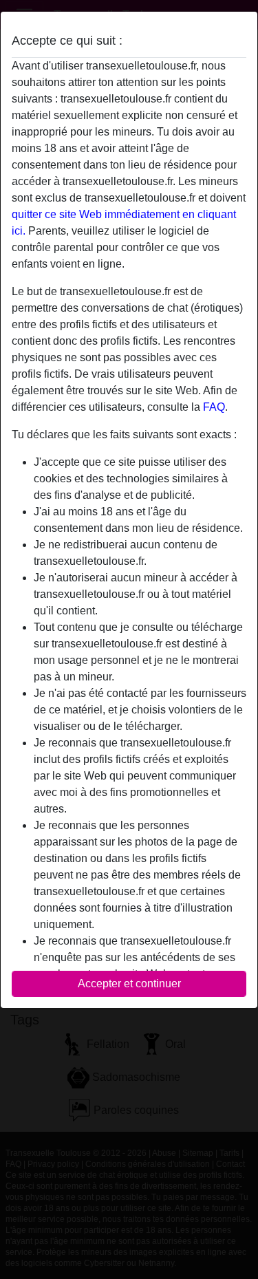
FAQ (214, 407)
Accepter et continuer (129, 983)
